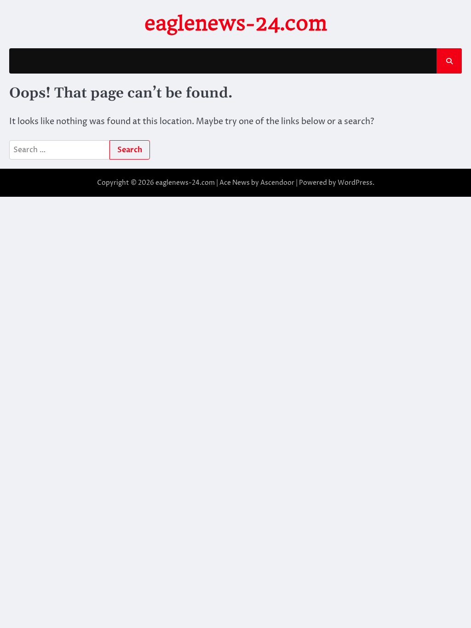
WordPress (355, 182)
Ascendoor (277, 182)
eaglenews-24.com (235, 23)
